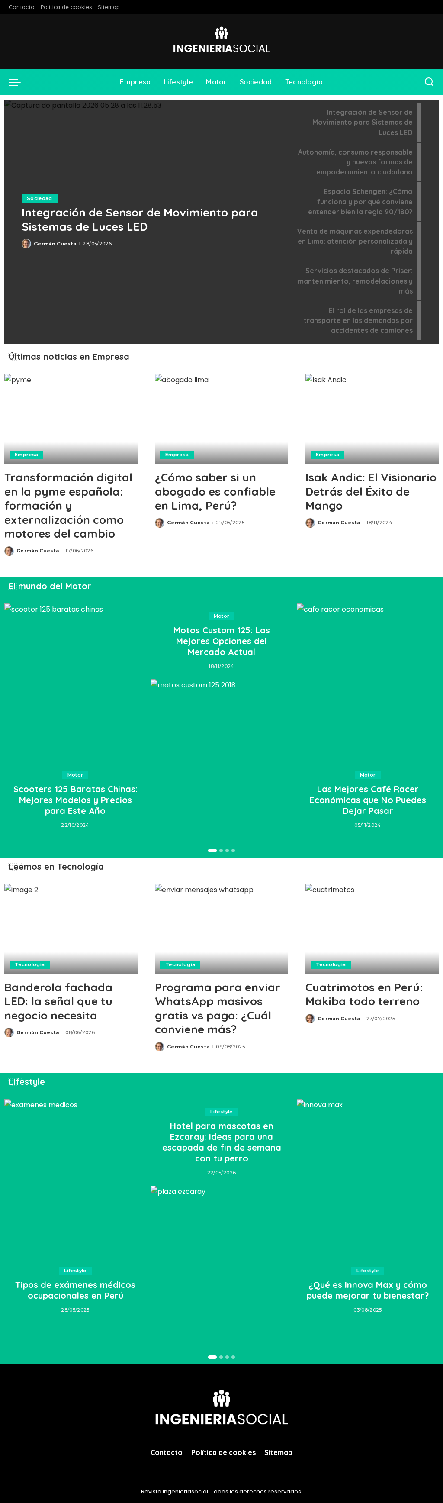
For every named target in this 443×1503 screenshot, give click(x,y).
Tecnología (30, 964)
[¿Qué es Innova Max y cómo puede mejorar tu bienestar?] (368, 1178)
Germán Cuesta (55, 244)
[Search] (429, 82)
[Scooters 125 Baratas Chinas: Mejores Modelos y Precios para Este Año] (75, 682)
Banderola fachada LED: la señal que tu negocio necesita (58, 1001)
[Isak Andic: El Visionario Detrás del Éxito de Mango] (372, 419)
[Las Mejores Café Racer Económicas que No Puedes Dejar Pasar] (368, 682)
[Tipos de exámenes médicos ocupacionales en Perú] (75, 1178)
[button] (212, 850)
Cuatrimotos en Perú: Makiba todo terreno (364, 994)
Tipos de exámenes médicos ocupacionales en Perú (75, 1290)
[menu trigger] (19, 82)
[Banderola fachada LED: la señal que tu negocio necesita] (71, 929)
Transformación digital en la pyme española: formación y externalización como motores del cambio (68, 505)
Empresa (26, 455)
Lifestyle (75, 1271)
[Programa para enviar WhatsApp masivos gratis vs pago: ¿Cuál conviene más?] (221, 929)
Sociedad (39, 198)
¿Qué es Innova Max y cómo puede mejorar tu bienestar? (368, 1290)
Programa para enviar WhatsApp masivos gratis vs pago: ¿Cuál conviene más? (217, 1008)
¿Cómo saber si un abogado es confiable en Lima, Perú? (215, 491)
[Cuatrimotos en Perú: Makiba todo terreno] (372, 929)
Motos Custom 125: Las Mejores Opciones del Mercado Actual (221, 641)
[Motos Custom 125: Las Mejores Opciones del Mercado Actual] (221, 758)
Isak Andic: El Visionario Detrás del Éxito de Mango (371, 491)
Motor (75, 775)
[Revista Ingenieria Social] (221, 42)
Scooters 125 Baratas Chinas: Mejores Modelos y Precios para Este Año (75, 800)
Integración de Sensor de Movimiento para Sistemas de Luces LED (140, 219)
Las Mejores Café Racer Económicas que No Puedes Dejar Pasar (368, 800)
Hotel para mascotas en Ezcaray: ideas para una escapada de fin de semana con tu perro (221, 1142)
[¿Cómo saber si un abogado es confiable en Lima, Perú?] (221, 419)
